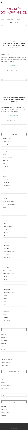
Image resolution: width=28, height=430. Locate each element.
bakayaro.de (3, 343)
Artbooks (7, 254)
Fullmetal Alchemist (8, 226)
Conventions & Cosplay (7, 157)
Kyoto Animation (6, 188)
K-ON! (4, 176)
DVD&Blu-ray (7, 286)
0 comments (18, 70)
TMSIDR (16, 49)
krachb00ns (3, 349)
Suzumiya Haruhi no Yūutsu (8, 273)
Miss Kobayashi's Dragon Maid (9, 201)
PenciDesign (20, 424)
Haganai (6, 232)
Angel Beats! (7, 217)
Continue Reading (14, 65)
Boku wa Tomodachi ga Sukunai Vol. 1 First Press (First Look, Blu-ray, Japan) (14, 45)
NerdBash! (3, 356)
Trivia (5, 304)
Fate (5, 223)
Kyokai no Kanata (6, 185)
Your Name (6, 267)
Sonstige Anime (10, 19)
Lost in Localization (7, 195)
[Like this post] (10, 73)
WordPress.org (4, 415)
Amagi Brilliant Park (7, 141)
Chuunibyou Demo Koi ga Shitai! (10, 151)
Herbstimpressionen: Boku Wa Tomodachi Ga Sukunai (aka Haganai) (14, 99)
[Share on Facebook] (12, 73)
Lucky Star (5, 198)
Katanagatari (6, 245)
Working (6, 264)
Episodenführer (7, 289)
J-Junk (2, 346)
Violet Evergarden (6, 320)
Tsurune (4, 314)
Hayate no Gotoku (8, 242)
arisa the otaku (4, 340)
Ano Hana (6, 220)
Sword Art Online (8, 260)
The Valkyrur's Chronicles (6, 359)
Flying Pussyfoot (4, 379)
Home (2, 19)
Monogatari (6, 248)
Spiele (5, 301)
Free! (4, 163)
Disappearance (7, 283)
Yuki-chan (6, 308)
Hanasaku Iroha (7, 239)
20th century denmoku (7, 138)
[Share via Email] (17, 73)
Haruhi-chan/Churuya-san (9, 292)
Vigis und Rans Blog (5, 362)
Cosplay (6, 279)
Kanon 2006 (5, 179)
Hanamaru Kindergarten (9, 235)
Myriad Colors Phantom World (9, 204)
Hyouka (4, 169)
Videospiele (5, 317)
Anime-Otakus (4, 334)
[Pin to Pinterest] (15, 73)
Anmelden (3, 406)
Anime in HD (5, 144)
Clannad (4, 154)
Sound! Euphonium (7, 270)
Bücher (5, 276)
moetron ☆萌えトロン (6, 385)
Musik (5, 295)
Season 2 (6, 298)
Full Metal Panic (6, 166)
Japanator (3, 382)
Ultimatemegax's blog (5, 388)
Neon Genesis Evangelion (9, 251)
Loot (4, 191)
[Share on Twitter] (14, 73)
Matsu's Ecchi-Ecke (5, 353)
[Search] (26, 2)
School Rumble (7, 257)
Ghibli (5, 229)
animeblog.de (4, 337)
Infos (4, 173)
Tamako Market (6, 311)
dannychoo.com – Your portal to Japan (9, 375)
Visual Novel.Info (5, 365)
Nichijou (4, 207)
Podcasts (4, 210)
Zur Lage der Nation (7, 323)
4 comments (18, 120)
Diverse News (5, 160)
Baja (4, 148)
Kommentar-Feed (5, 412)
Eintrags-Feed (4, 409)
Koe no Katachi (6, 182)
